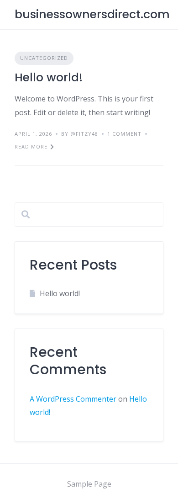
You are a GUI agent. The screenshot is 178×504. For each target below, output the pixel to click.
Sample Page (89, 484)
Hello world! (49, 77)
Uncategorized (44, 57)
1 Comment (124, 133)
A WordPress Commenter (73, 399)
